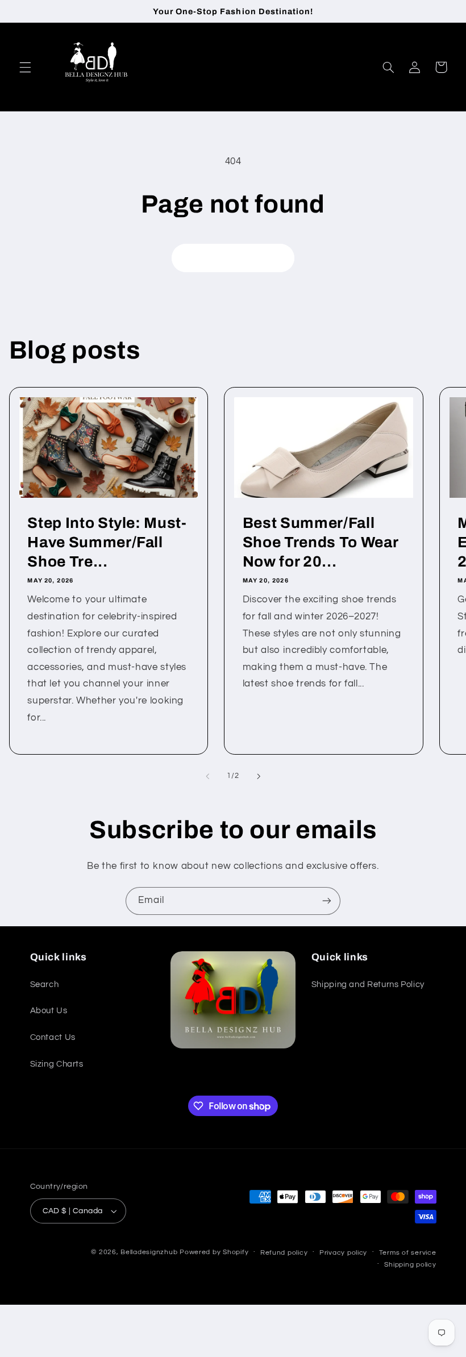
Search (44, 984)
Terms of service (407, 1253)
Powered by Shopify (214, 1252)
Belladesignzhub (148, 1252)
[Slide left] (207, 776)
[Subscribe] (327, 901)
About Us (49, 1010)
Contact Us (53, 1037)
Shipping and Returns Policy (368, 984)
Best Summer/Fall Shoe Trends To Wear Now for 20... (320, 542)
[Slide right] (258, 776)
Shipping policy (410, 1265)
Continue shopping (233, 258)
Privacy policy (343, 1253)
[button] (25, 67)
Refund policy (284, 1253)
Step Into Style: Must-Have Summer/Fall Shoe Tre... (107, 542)
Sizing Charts (57, 1064)
